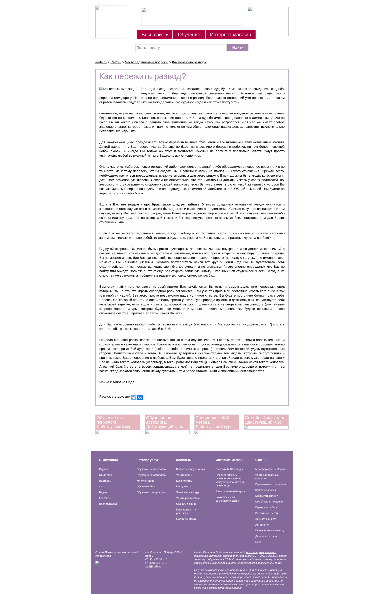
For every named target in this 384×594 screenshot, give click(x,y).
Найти (238, 47)
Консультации (145, 480)
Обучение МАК (146, 486)
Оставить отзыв (186, 518)
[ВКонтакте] (140, 397)
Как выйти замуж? (266, 495)
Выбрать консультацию (190, 469)
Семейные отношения (269, 501)
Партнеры (105, 480)
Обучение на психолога (151, 469)
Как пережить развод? (189, 62)
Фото (102, 486)
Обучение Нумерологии (151, 492)
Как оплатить (184, 480)
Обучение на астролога (151, 474)
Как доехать (183, 486)
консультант (267, 552)
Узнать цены (184, 474)
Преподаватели (108, 503)
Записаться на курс (188, 492)
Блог (258, 542)
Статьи (115, 62)
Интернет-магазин (230, 34)
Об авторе (105, 474)
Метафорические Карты (270, 469)
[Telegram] (133, 397)
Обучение (189, 34)
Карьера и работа (266, 507)
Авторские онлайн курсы (231, 491)
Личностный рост (266, 518)
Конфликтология (265, 490)
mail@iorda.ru (153, 566)
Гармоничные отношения (270, 484)
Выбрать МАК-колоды (229, 469)
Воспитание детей (266, 513)
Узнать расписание (188, 498)
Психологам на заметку (269, 530)
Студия (103, 469)
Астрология (262, 524)
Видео (103, 492)
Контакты (105, 498)
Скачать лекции (186, 503)
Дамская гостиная (266, 536)
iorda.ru (101, 62)
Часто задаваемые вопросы (146, 62)
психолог (252, 552)
